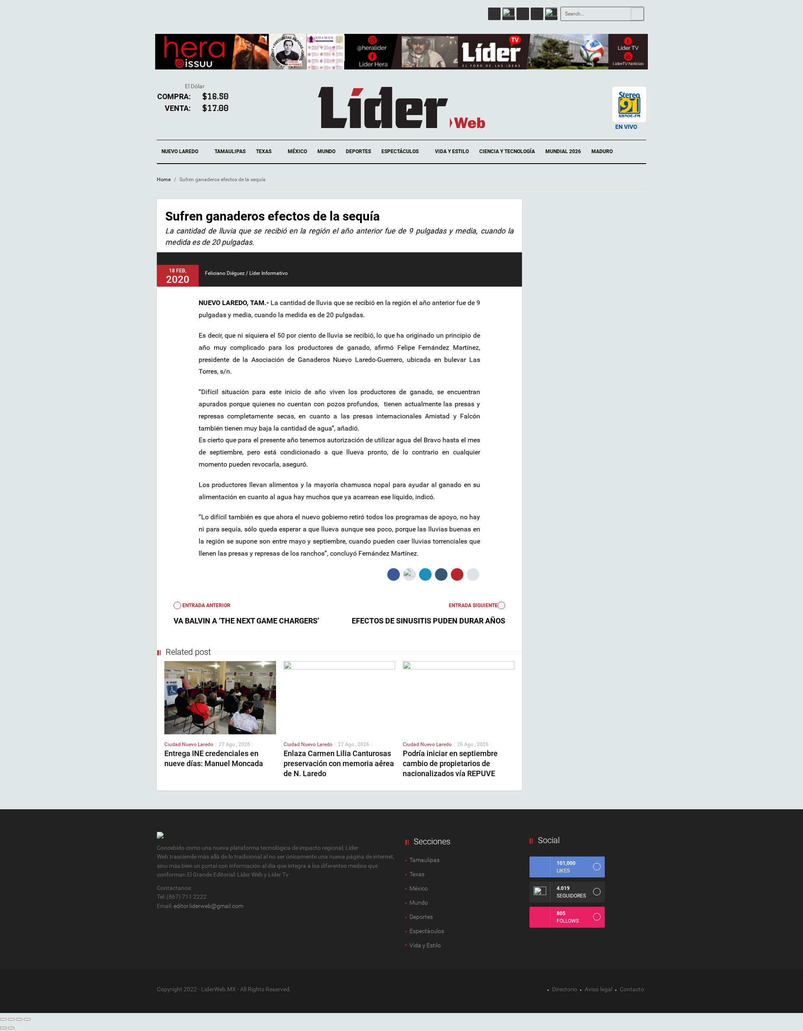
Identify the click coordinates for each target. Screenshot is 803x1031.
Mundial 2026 (563, 151)
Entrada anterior (205, 605)
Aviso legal (598, 989)
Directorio (564, 989)
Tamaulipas (230, 151)
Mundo (326, 151)
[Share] (11, 1019)
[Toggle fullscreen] (19, 1019)
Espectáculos (400, 151)
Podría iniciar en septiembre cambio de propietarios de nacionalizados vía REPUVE (450, 763)
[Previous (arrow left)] (3, 1028)
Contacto (632, 989)
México (297, 151)
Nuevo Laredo (180, 151)
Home (164, 179)
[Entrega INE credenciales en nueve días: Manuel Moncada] (220, 697)
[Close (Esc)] (3, 1019)
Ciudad (173, 744)
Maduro (602, 151)
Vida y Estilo (452, 151)
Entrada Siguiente (473, 605)
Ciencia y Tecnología (507, 151)
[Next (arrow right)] (11, 1028)
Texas (264, 151)
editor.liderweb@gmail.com (208, 906)
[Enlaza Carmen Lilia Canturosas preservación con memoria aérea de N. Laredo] (339, 697)
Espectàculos (426, 931)
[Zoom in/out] (27, 1019)
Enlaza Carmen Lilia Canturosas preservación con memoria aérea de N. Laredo (339, 763)
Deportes (358, 151)
